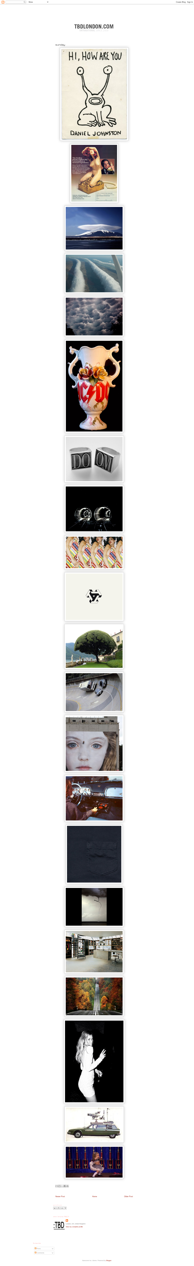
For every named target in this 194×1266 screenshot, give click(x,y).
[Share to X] (62, 1186)
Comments (40, 1253)
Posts (38, 1248)
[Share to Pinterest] (67, 1186)
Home (94, 1196)
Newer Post (60, 1196)
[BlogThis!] (59, 1186)
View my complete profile (74, 1227)
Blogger (108, 1260)
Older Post (128, 1196)
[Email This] (56, 1186)
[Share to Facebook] (64, 1186)
